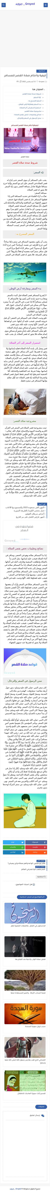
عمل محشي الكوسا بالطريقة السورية (29, 510)
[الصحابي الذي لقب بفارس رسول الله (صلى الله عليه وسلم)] (25, 1047)
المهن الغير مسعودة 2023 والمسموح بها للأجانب (24, 507)
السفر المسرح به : (34, 101)
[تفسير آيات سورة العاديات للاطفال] (25, 1080)
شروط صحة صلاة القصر (31, 94)
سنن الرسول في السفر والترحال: (29, 118)
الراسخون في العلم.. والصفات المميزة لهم (28, 926)
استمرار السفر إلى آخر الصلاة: (30, 108)
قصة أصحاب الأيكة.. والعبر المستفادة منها (28, 993)
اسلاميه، (41, 71)
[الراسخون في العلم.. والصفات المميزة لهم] (25, 913)
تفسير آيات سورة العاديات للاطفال (32, 1094)
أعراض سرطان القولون (34, 514)
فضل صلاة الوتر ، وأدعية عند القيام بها (30, 960)
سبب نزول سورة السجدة (35, 1027)
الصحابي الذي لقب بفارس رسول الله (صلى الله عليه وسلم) (25, 1061)
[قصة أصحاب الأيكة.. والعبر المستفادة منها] (25, 980)
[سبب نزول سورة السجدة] (25, 1013)
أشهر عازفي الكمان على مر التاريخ (30, 517)
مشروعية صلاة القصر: (32, 111)
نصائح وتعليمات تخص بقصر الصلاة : (27, 115)
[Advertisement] (25, 40)
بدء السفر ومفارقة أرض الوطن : (29, 104)
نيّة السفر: (37, 98)
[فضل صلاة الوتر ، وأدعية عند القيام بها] (25, 946)
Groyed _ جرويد (25, 4)
